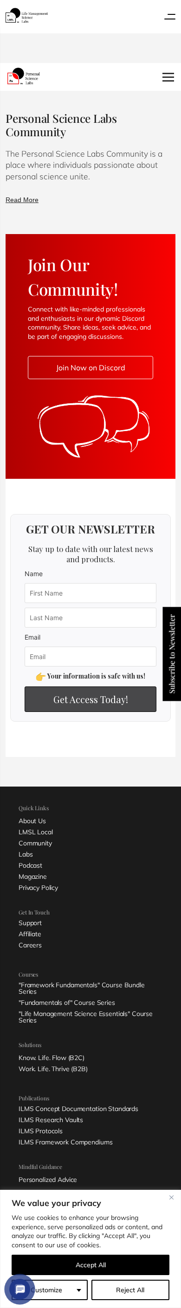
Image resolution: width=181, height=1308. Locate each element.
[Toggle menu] (170, 16)
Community (35, 843)
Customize (46, 1290)
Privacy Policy (38, 887)
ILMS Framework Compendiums (65, 1142)
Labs (25, 854)
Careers (30, 945)
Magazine (33, 876)
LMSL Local (36, 832)
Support (30, 923)
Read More (22, 199)
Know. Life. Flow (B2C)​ (51, 1058)
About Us (32, 821)
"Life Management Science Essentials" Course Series (86, 1017)
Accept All (91, 1265)
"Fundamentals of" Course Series (67, 1002)
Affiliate (30, 934)
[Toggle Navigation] (168, 77)
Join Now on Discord (90, 367)
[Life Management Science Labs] (27, 15)
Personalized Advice (48, 1179)
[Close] (171, 1197)
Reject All (130, 1290)
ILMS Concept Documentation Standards (78, 1109)
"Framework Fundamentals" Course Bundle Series (82, 988)
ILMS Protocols (41, 1131)
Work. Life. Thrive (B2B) (53, 1069)
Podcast (30, 865)
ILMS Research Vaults (51, 1120)
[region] (90, 1249)
